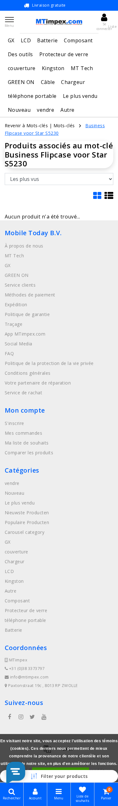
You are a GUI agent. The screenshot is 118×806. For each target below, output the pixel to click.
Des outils (20, 54)
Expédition (16, 304)
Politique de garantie (27, 314)
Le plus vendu (80, 96)
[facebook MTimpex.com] (9, 717)
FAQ (9, 353)
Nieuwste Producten (27, 513)
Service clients (20, 285)
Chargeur (73, 82)
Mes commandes (23, 433)
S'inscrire (14, 423)
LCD (26, 40)
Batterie (47, 40)
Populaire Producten (27, 522)
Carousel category (24, 532)
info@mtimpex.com (29, 677)
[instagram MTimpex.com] (20, 717)
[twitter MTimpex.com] (32, 717)
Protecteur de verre (63, 54)
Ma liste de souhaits (27, 443)
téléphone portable (32, 96)
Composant (78, 40)
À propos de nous (24, 246)
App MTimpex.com (25, 334)
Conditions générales (28, 373)
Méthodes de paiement (30, 295)
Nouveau (19, 109)
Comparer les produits (29, 453)
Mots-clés (64, 125)
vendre (45, 109)
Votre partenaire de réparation (38, 383)
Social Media (18, 344)
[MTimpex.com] (59, 21)
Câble (48, 82)
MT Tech (82, 68)
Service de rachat (23, 393)
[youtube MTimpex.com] (43, 717)
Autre (67, 109)
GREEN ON (21, 82)
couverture (22, 68)
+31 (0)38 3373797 (26, 668)
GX (11, 40)
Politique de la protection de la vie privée (49, 363)
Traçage (13, 324)
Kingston (53, 68)
